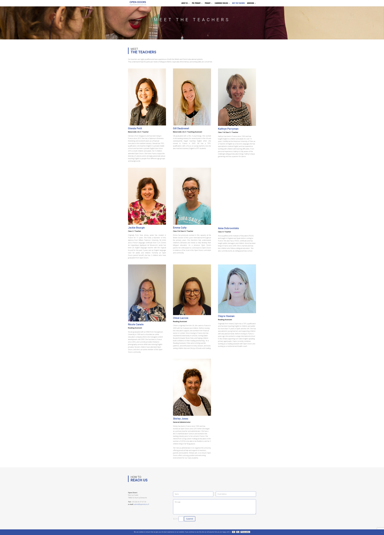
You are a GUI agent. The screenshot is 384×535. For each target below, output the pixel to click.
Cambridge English (221, 3)
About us (184, 3)
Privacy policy (245, 532)
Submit (189, 518)
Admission (250, 3)
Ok (233, 532)
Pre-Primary (196, 3)
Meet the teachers (238, 3)
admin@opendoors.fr (141, 504)
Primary (207, 3)
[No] (381, 532)
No (238, 532)
